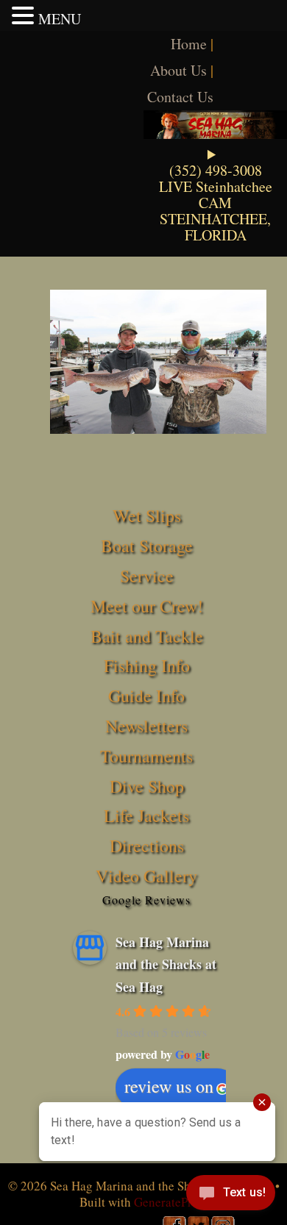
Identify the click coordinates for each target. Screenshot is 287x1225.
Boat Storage (147, 545)
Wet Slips (147, 515)
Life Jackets (146, 815)
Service (147, 576)
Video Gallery (146, 876)
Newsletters (146, 726)
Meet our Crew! (147, 606)
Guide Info (146, 695)
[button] (25, 15)
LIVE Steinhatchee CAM (215, 194)
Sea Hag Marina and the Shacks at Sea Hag (166, 964)
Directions (147, 845)
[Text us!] (230, 1195)
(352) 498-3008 (215, 170)
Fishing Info (147, 665)
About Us (178, 70)
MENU (59, 19)
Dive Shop (147, 786)
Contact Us (180, 97)
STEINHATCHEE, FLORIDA (215, 227)
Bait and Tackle (147, 636)
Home (189, 44)
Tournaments (146, 756)
